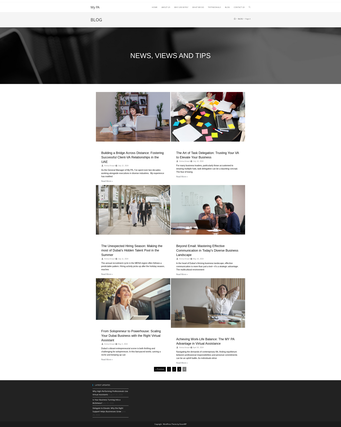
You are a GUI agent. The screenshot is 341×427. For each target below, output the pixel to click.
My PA (95, 7)
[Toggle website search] (249, 7)
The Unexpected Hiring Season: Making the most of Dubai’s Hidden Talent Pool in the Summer (131, 250)
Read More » (107, 181)
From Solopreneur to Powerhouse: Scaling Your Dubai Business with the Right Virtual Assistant (131, 335)
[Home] (235, 19)
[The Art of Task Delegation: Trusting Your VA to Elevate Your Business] (208, 117)
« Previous (159, 369)
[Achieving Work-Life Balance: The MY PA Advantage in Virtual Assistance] (208, 303)
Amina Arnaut (109, 166)
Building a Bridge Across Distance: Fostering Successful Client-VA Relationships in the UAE (132, 157)
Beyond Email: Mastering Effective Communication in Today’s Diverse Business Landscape (207, 250)
